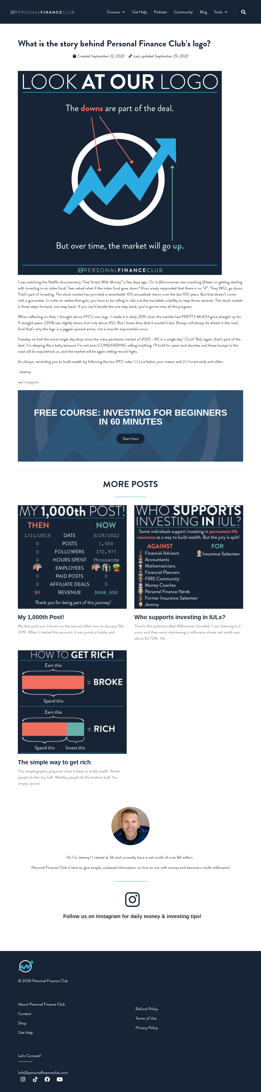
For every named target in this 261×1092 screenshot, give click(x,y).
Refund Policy (147, 1009)
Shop (22, 1023)
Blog (203, 12)
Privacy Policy (147, 1028)
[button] (243, 12)
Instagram (31, 382)
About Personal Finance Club (41, 1004)
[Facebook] (47, 1079)
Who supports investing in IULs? (180, 617)
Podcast (160, 12)
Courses (113, 12)
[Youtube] (59, 1079)
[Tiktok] (35, 1079)
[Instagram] (23, 1079)
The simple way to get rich (54, 762)
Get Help (139, 12)
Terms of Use (146, 1018)
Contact (24, 1014)
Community (183, 12)
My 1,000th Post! (41, 617)
